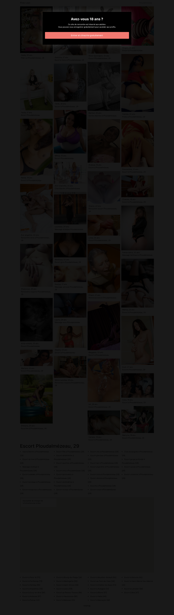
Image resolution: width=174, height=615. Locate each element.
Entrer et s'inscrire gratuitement (87, 35)
